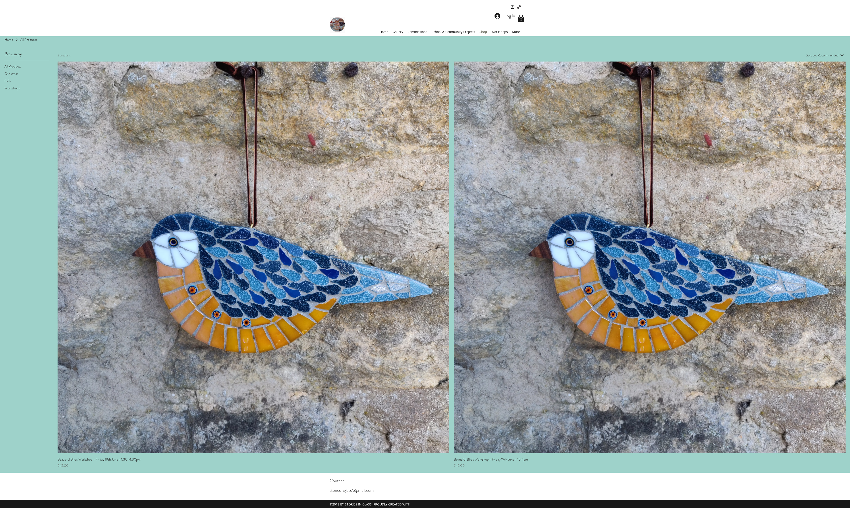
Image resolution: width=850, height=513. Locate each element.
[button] (521, 18)
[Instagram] (512, 7)
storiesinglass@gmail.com (352, 490)
